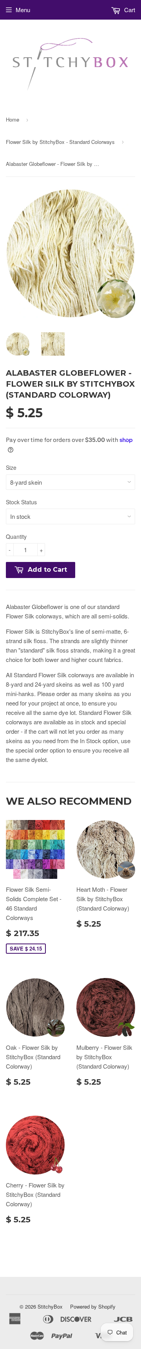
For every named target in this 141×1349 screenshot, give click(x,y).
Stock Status (21, 502)
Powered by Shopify (93, 1306)
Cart (129, 9)
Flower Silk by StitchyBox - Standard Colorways (60, 141)
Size (11, 467)
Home (12, 119)
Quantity (16, 536)
